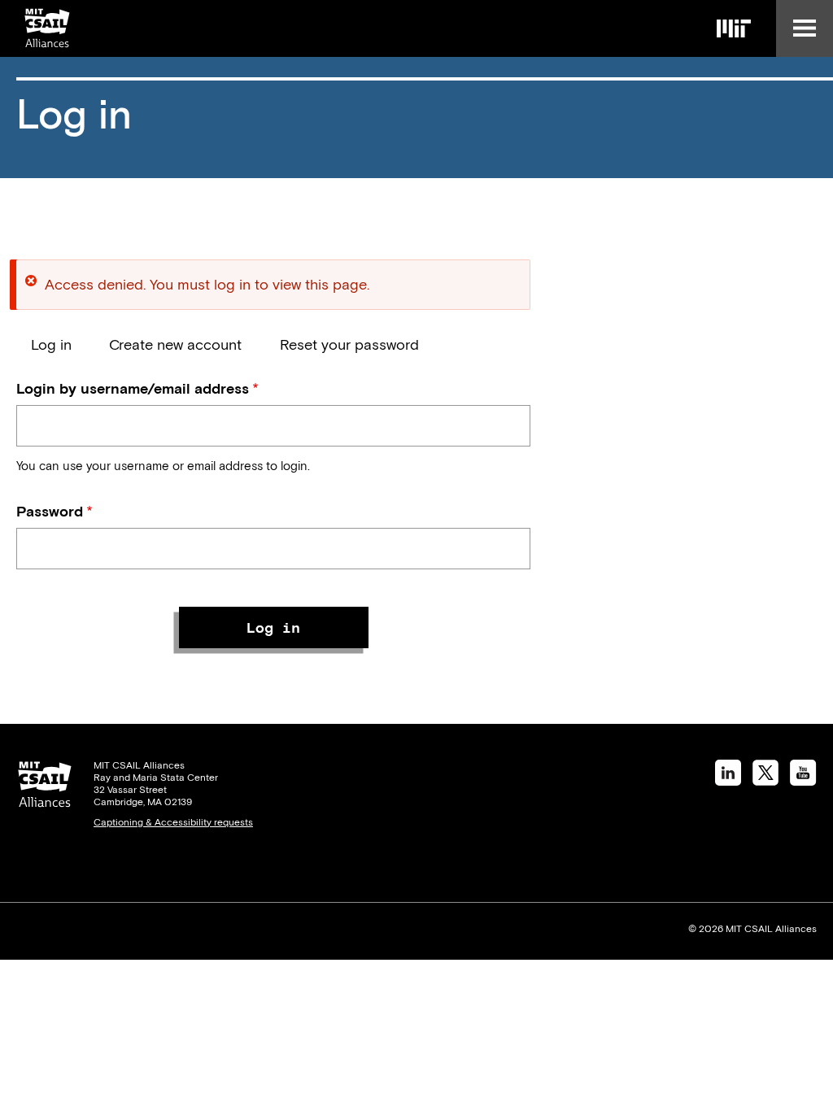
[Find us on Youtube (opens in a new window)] (803, 780)
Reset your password (349, 344)
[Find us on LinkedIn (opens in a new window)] (728, 780)
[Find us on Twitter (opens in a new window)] (765, 780)
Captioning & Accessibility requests (173, 822)
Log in (51, 344)
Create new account (175, 344)
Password (49, 511)
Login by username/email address (132, 388)
